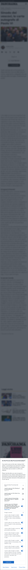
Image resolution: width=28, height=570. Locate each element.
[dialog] (14, 514)
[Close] (25, 460)
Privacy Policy (22, 567)
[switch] (22, 489)
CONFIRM (8, 562)
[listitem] (14, 485)
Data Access (14, 567)
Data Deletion (6, 567)
